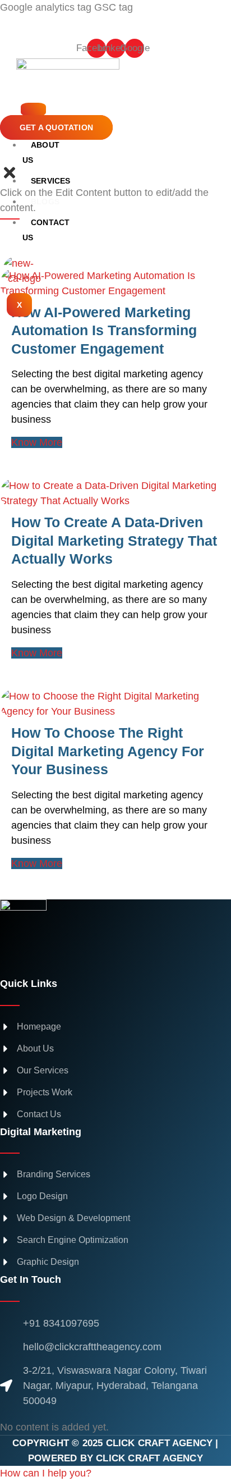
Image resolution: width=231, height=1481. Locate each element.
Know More (36, 442)
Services (51, 180)
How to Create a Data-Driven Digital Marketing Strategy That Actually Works (114, 540)
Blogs (45, 201)
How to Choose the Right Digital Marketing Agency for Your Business (107, 751)
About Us (40, 152)
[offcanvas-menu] (6, 156)
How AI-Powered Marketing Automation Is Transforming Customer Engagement (104, 330)
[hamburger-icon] (33, 109)
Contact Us (46, 230)
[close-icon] (9, 178)
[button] (45, 1473)
